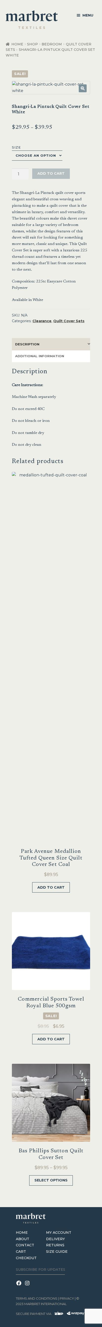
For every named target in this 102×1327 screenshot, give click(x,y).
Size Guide (57, 1251)
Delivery (55, 1239)
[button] (83, 88)
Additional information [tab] (39, 356)
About (22, 1239)
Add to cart (51, 173)
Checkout (26, 1258)
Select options (51, 1180)
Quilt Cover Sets (68, 321)
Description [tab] (27, 344)
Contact (25, 1245)
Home (17, 44)
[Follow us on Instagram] (28, 1286)
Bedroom (52, 44)
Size (16, 147)
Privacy (67, 1298)
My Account (58, 1232)
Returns (55, 1245)
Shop (32, 44)
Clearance (41, 321)
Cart (21, 1251)
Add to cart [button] (51, 887)
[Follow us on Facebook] (20, 1286)
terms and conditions (36, 1298)
